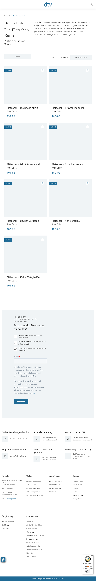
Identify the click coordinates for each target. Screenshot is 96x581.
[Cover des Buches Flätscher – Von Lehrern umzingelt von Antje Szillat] (70, 198)
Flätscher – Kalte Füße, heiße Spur (23, 277)
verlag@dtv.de (11, 499)
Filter (18, 57)
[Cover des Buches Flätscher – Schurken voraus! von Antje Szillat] (70, 141)
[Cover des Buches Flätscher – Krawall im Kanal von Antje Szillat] (70, 85)
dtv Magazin (6, 525)
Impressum (29, 521)
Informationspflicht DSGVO (35, 535)
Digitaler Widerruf (31, 528)
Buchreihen (8, 16)
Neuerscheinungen (55, 488)
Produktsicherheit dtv (33, 546)
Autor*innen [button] (54, 475)
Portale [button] (76, 475)
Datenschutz (30, 532)
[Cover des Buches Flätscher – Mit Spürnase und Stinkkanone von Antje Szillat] (25, 141)
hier (33, 393)
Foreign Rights (78, 481)
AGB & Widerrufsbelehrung (34, 525)
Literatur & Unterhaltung (34, 481)
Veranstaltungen (54, 485)
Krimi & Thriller (31, 485)
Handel (75, 488)
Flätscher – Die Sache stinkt (22, 107)
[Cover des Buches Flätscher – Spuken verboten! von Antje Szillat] (25, 198)
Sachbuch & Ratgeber (33, 488)
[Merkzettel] (89, 4)
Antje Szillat (12, 41)
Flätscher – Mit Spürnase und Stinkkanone (23, 164)
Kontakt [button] (5, 475)
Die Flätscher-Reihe (19, 16)
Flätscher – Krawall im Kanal (68, 107)
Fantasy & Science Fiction (34, 495)
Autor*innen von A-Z (56, 481)
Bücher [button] (29, 475)
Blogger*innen (77, 499)
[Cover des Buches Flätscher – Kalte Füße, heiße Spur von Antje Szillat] (25, 254)
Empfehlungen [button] (8, 516)
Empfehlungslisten (8, 521)
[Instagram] (45, 571)
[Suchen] (85, 4)
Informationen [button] (32, 516)
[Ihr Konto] (92, 4)
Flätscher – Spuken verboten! (23, 220)
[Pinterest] (57, 571)
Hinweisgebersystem (33, 539)
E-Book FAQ (29, 553)
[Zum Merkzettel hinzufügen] (42, 70)
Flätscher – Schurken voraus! (68, 164)
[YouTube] (51, 571)
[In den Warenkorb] (41, 115)
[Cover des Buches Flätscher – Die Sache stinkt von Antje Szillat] (25, 85)
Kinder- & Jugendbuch (33, 492)
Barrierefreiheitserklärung (34, 550)
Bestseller (52, 492)
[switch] (87, 571)
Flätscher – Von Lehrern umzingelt (65, 220)
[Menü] (3, 4)
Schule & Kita (77, 485)
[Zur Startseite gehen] (48, 4)
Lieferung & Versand (32, 542)
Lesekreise (5, 528)
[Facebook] (39, 571)
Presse (75, 492)
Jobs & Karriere (31, 557)
